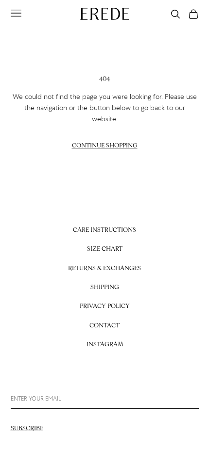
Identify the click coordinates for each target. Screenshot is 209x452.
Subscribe (27, 428)
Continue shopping (105, 146)
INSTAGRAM (105, 344)
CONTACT (104, 326)
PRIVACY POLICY (105, 306)
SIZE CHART (104, 249)
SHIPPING (104, 287)
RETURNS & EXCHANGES (104, 268)
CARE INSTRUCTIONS (104, 230)
